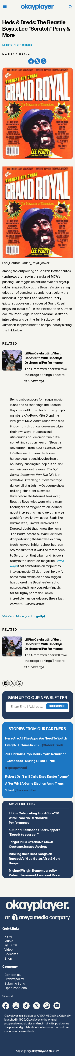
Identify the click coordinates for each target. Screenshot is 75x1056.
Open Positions (15, 988)
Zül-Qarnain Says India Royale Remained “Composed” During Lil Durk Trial (35, 761)
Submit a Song (14, 984)
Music (8, 941)
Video (8, 950)
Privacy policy (14, 979)
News (8, 936)
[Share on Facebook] (31, 61)
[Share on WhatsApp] (44, 61)
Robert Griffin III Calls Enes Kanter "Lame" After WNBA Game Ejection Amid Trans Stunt (37, 783)
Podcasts (11, 954)
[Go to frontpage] (37, 7)
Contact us (12, 975)
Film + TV (10, 945)
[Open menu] (5, 7)
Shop (8, 959)
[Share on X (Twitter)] (37, 61)
